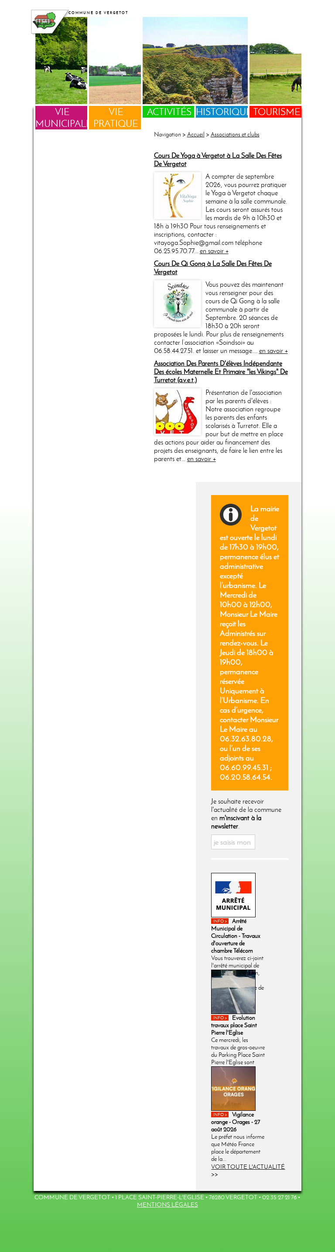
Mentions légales (167, 1204)
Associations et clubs (235, 134)
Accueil (196, 134)
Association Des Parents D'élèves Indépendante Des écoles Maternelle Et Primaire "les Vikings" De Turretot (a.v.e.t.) (221, 371)
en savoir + (214, 251)
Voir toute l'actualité (248, 1167)
